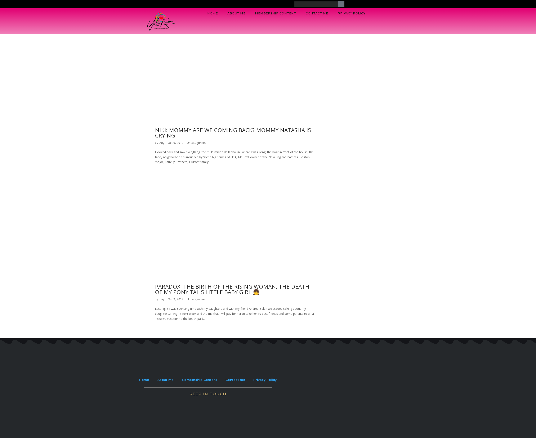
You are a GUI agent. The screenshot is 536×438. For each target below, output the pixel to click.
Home (212, 13)
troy (161, 143)
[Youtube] (232, 402)
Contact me (317, 13)
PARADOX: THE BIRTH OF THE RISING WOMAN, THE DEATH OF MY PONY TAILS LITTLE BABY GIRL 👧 (232, 289)
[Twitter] (196, 402)
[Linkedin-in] (220, 402)
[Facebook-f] (184, 402)
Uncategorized (196, 143)
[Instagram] (208, 402)
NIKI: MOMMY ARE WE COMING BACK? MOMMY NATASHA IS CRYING (233, 132)
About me (236, 13)
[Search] (341, 4)
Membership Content (275, 13)
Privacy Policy (351, 13)
